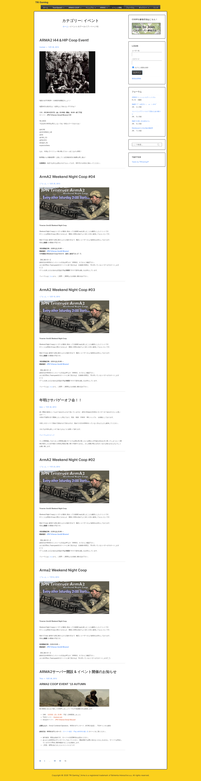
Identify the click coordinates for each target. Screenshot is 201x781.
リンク (155, 8)
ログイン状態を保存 (141, 67)
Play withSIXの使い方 (81, 731)
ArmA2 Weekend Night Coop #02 (67, 460)
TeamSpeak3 (57, 8)
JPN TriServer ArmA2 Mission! (58, 251)
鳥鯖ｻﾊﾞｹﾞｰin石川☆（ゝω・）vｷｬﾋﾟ (144, 104)
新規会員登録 (136, 78)
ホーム (45, 8)
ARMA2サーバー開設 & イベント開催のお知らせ (78, 672)
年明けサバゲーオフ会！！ (60, 400)
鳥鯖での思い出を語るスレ (141, 121)
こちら (51, 276)
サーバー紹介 (67, 731)
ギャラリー (143, 8)
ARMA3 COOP (74, 8)
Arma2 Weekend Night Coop (63, 570)
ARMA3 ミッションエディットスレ (144, 97)
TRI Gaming (41, 2)
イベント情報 (117, 8)
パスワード (135, 59)
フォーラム (130, 8)
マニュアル (90, 8)
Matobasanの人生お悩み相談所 (142, 128)
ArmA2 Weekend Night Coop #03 (67, 290)
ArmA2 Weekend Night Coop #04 (67, 177)
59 (55, 761)
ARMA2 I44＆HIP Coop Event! (64, 40)
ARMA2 (103, 8)
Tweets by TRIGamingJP (140, 162)
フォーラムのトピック (47, 435)
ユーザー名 (135, 51)
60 (60, 761)
